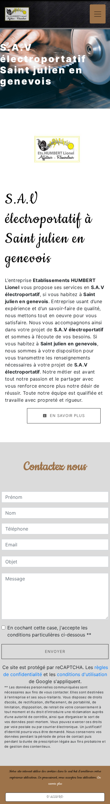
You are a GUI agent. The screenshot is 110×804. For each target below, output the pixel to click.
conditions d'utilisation (82, 674)
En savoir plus (66, 415)
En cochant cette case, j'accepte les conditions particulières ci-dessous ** (49, 631)
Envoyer (55, 651)
